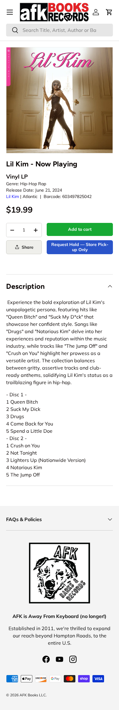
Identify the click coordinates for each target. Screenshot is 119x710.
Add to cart (80, 229)
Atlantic (30, 196)
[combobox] (59, 30)
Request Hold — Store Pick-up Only (79, 247)
